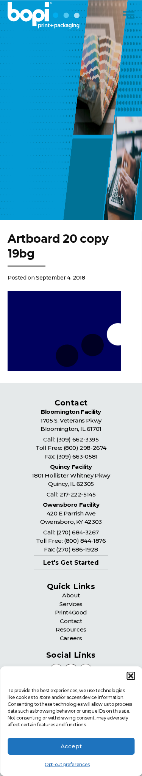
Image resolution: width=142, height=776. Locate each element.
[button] (130, 676)
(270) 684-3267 (77, 532)
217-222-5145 (77, 494)
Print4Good (71, 612)
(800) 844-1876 (85, 540)
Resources (71, 629)
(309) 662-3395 (77, 439)
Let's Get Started (71, 562)
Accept (71, 746)
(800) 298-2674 (85, 447)
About (71, 595)
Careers (71, 638)
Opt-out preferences (67, 764)
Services (71, 604)
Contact (71, 621)
